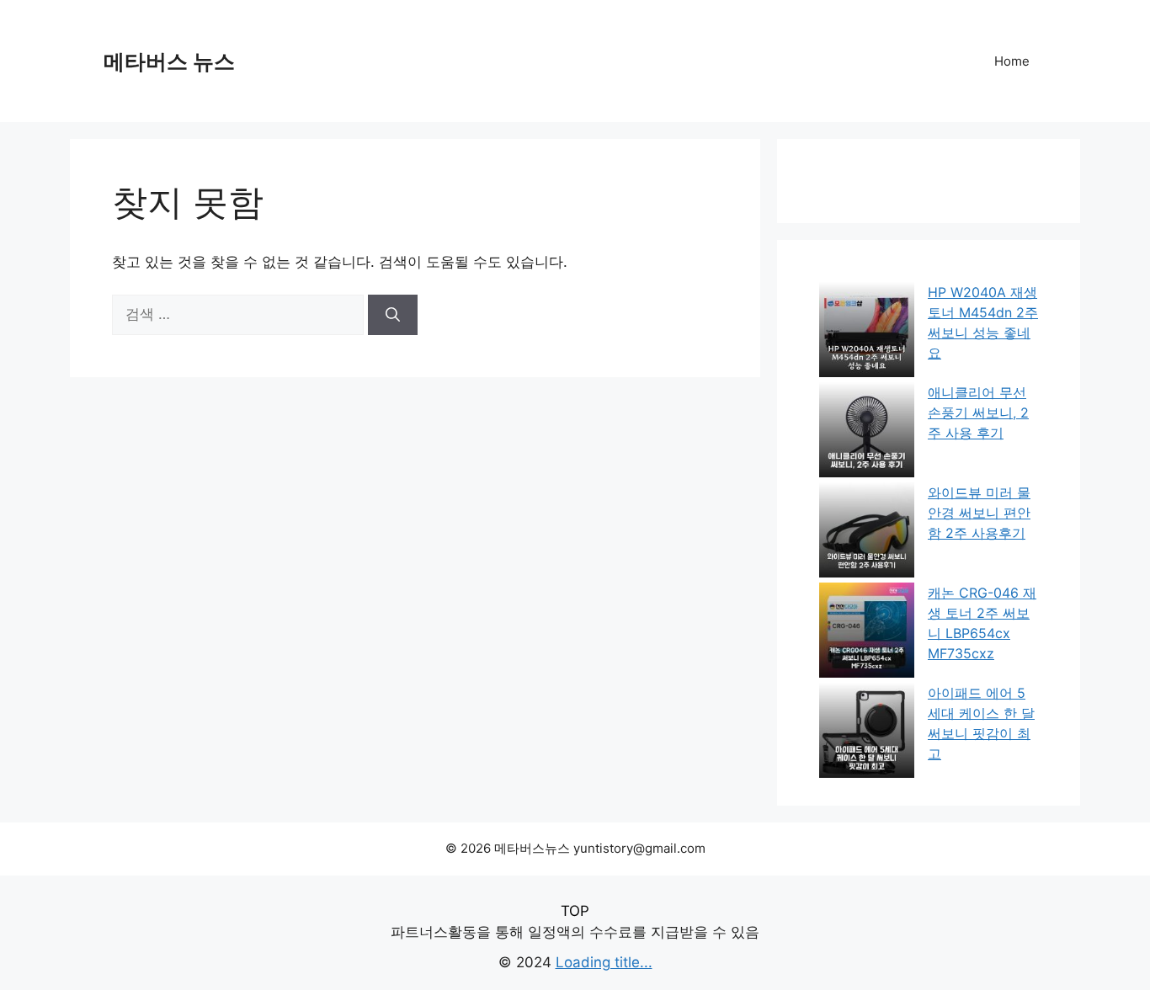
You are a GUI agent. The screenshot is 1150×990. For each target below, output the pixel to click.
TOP (575, 910)
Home (1012, 61)
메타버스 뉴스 (169, 61)
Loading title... (604, 962)
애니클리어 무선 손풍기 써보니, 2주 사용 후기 (978, 412)
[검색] (393, 315)
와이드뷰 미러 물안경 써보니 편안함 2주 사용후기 (979, 512)
